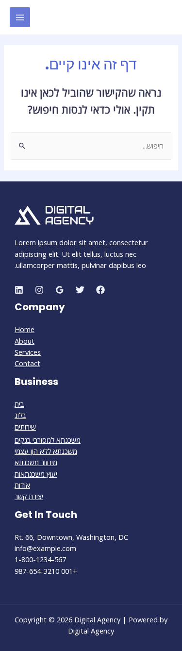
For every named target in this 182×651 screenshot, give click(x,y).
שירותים (25, 427)
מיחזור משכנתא (36, 462)
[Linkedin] (19, 289)
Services (28, 352)
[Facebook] (100, 289)
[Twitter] (80, 289)
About (24, 341)
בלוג (20, 415)
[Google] (59, 289)
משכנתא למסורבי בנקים (48, 440)
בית (19, 404)
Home (24, 329)
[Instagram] (39, 289)
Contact (27, 363)
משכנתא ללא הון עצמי (46, 451)
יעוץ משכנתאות (36, 474)
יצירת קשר (29, 496)
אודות (22, 485)
